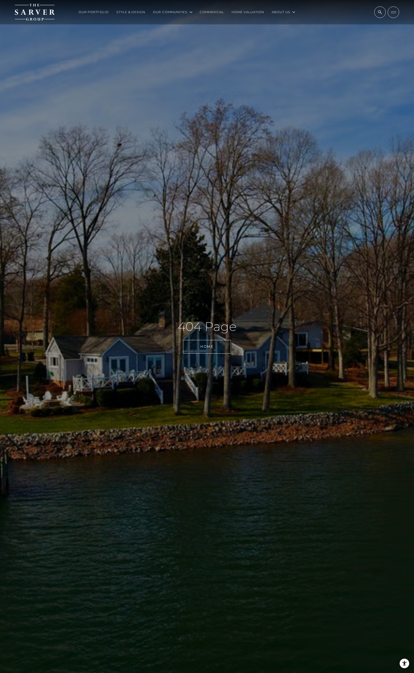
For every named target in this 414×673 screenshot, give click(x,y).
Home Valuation (248, 12)
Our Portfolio (94, 12)
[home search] (380, 12)
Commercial (212, 12)
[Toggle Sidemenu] (393, 12)
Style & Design (130, 12)
